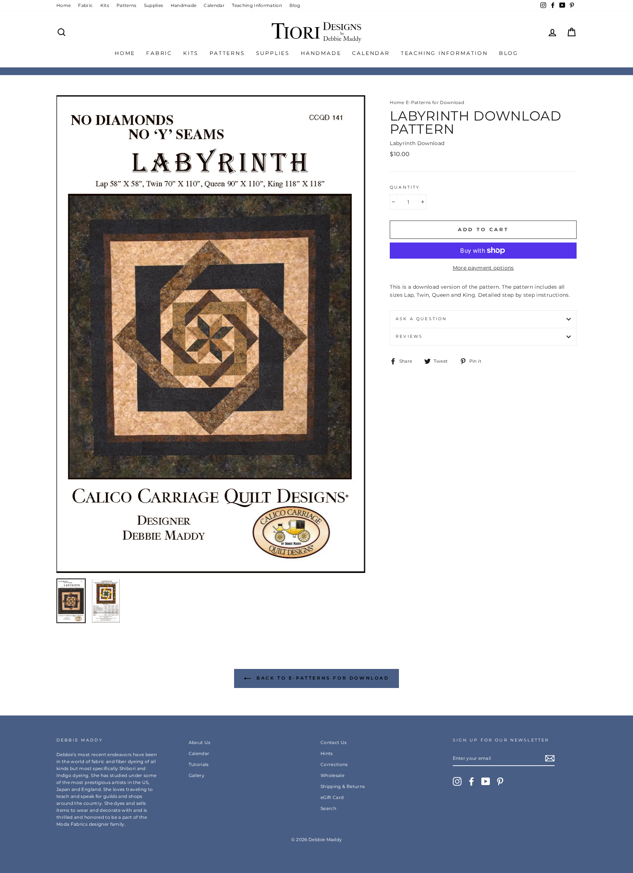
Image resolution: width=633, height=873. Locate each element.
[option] (211, 334)
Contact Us (334, 742)
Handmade (184, 5)
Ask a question (421, 319)
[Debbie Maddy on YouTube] (485, 781)
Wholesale (332, 775)
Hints (327, 753)
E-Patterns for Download (435, 102)
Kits (104, 5)
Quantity (405, 187)
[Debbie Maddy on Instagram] (457, 781)
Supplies (153, 5)
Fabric (85, 5)
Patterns (126, 5)
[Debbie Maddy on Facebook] (471, 781)
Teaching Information (257, 5)
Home (63, 5)
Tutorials (199, 764)
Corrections (334, 764)
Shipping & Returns (343, 786)
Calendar (214, 5)
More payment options (483, 268)
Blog (294, 5)
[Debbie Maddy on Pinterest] (500, 781)
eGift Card (332, 797)
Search (328, 808)
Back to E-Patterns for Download (321, 678)
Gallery (196, 775)
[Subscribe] (550, 758)
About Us (200, 742)
